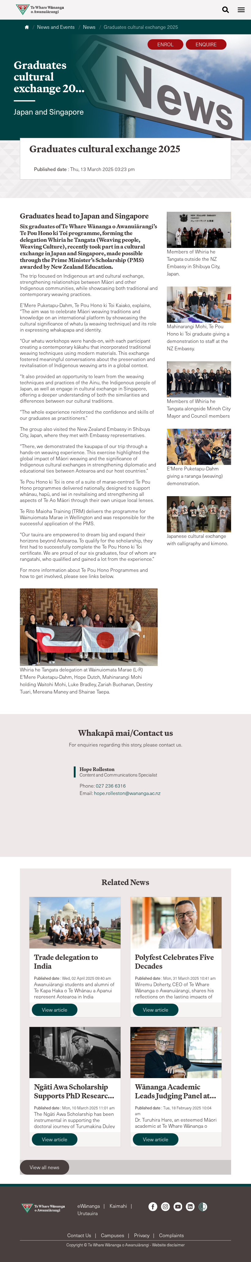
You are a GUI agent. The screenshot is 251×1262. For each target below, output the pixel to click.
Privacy (142, 1235)
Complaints (171, 1235)
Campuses (113, 1235)
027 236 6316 (111, 785)
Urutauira (87, 1213)
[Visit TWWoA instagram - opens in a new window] (165, 1206)
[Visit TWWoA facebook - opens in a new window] (152, 1206)
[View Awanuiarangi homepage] (40, 10)
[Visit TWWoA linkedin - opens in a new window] (190, 1206)
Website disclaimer (168, 1245)
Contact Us (79, 1235)
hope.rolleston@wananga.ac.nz (127, 793)
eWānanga (89, 1206)
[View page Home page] (27, 27)
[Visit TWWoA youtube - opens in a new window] (178, 1206)
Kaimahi (119, 1206)
